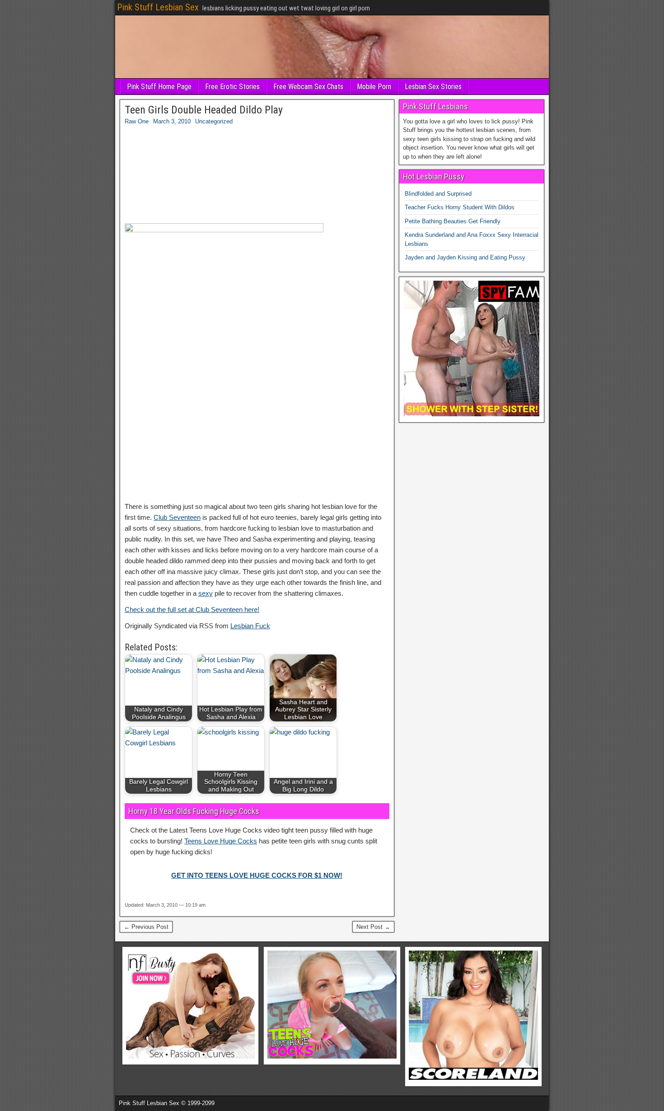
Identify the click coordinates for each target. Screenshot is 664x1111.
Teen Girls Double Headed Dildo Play (204, 110)
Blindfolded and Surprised (438, 193)
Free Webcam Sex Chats (308, 86)
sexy (205, 593)
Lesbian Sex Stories (433, 86)
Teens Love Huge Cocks (220, 841)
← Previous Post (146, 926)
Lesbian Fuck (250, 626)
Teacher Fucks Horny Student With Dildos (459, 207)
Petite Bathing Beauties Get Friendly (452, 221)
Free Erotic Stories (232, 86)
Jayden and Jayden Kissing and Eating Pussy (465, 257)
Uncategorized (214, 121)
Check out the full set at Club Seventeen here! (192, 609)
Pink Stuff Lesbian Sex (158, 7)
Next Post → (373, 926)
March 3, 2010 (172, 121)
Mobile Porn (374, 86)
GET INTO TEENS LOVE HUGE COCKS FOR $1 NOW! (256, 875)
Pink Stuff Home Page (159, 86)
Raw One (137, 121)
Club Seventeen (177, 517)
